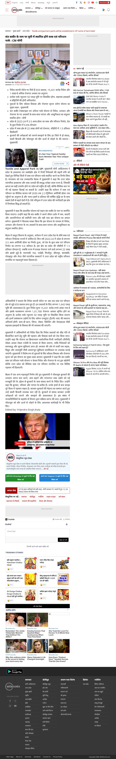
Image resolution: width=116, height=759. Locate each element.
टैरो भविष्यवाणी (99, 707)
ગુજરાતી (55, 2)
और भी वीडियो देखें (81, 164)
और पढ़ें (46, 469)
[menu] (7, 10)
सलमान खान (46, 718)
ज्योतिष (90, 8)
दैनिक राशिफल (99, 684)
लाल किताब (98, 699)
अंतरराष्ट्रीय (28, 699)
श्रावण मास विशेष (69, 8)
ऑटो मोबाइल (29, 733)
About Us (19, 757)
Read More (20, 443)
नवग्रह (96, 722)
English (15, 2)
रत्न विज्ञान (97, 725)
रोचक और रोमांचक (45, 501)
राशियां (96, 695)
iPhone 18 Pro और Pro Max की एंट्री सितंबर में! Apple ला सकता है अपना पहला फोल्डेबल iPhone (91, 363)
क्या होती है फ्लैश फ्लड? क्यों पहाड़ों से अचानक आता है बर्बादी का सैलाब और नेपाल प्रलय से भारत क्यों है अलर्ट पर (91, 109)
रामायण (63, 699)
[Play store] (104, 9)
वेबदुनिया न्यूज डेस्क (20, 82)
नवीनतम (79, 231)
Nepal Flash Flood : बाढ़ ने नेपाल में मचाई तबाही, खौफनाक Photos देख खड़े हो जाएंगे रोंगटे (91, 236)
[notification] (108, 9)
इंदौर (26, 703)
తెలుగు (33, 2)
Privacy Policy (57, 757)
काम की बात (29, 729)
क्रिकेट (81, 8)
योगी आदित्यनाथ (30, 684)
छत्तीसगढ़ (28, 714)
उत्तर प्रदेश (26, 31)
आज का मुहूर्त (98, 691)
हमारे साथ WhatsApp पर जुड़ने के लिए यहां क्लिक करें (20, 478)
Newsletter (103, 2)
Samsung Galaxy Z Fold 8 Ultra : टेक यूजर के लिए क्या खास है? (91, 346)
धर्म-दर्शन (63, 710)
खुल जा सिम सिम (48, 707)
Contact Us (47, 757)
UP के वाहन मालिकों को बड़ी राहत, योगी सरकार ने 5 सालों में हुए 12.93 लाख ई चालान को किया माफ (43, 490)
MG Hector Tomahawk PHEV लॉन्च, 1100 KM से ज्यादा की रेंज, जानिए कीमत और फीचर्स (91, 91)
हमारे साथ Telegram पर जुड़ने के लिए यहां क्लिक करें (54, 478)
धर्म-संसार (62, 496)
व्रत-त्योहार (64, 707)
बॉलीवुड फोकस (47, 714)
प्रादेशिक (27, 707)
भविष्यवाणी (64, 688)
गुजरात (27, 718)
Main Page (9, 757)
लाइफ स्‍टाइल (51, 496)
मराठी (27, 2)
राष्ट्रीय (27, 695)
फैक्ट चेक (28, 741)
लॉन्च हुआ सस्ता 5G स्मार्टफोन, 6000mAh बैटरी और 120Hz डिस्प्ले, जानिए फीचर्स (91, 74)
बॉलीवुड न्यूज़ (47, 684)
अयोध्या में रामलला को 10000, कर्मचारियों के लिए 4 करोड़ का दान (91, 289)
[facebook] (77, 2)
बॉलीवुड (37, 8)
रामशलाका (97, 710)
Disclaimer (37, 757)
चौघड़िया (97, 714)
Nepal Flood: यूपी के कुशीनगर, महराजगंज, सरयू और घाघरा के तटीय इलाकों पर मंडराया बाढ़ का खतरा (91, 306)
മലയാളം (41, 2)
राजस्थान (28, 725)
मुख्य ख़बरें (16, 31)
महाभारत (63, 703)
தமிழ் (21, 2)
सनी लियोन (46, 722)
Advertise (28, 757)
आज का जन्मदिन (99, 688)
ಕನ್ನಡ (48, 2)
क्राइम (27, 737)
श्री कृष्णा (63, 695)
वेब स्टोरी (45, 691)
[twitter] (80, 2)
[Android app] (15, 671)
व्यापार (27, 744)
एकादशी (63, 684)
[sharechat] (84, 2)
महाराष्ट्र (27, 722)
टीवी (44, 725)
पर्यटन (44, 703)
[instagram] (88, 2)
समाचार (28, 8)
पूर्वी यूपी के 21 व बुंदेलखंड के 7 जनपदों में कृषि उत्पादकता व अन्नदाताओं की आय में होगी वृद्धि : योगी (90, 254)
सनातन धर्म (64, 691)
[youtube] (92, 2)
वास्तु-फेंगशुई (98, 703)
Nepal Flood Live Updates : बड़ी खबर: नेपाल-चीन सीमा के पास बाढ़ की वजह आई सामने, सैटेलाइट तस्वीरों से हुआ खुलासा (91, 271)
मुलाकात (45, 729)
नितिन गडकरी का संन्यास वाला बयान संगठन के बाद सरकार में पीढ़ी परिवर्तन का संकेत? (91, 144)
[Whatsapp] (96, 2)
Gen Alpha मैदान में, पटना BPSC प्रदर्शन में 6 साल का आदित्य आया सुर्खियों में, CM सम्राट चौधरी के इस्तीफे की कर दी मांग (91, 126)
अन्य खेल (86, 684)
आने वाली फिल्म (48, 710)
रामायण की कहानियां (29, 501)
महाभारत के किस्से (12, 501)
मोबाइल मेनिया (82, 323)
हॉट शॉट (45, 688)
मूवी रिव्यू (45, 695)
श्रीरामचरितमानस (31, 12)
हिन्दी (8, 2)
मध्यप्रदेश (28, 710)
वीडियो (79, 160)
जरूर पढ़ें (80, 68)
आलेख (45, 699)
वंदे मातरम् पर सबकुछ (52, 8)
